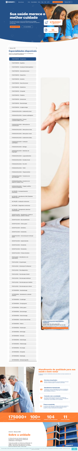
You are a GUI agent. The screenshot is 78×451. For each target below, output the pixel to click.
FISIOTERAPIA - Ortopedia (18, 91)
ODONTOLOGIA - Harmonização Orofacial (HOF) (22, 236)
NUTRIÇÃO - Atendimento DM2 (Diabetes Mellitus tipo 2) (22, 197)
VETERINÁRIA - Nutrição (18, 335)
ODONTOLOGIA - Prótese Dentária (20, 253)
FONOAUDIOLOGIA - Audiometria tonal (21, 111)
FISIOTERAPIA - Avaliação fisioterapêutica (22, 67)
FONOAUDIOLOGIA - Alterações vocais (22, 133)
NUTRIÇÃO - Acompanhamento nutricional (20, 192)
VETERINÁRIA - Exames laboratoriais (21, 319)
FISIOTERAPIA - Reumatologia (19, 103)
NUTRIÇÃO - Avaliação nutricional (20, 201)
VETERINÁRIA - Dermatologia (19, 311)
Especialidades (34, 2)
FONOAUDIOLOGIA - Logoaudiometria (21, 156)
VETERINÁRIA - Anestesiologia (19, 290)
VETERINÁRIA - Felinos (17, 323)
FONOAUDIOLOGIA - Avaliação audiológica (20, 142)
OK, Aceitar (74, 449)
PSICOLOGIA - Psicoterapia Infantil (20, 274)
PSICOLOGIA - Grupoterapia (19, 262)
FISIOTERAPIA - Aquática (18, 63)
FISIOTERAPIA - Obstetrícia (19, 87)
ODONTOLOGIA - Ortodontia (19, 245)
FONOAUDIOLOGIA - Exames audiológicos (22, 115)
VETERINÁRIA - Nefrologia (18, 331)
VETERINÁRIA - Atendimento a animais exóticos (21, 295)
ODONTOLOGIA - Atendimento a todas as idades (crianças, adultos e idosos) (22, 215)
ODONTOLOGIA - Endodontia (19, 231)
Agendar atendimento (57, 2)
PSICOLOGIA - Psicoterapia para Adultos (22, 282)
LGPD (48, 2)
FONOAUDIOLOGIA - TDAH (19, 168)
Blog (42, 2)
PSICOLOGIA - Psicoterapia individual (21, 278)
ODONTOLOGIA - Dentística (19, 227)
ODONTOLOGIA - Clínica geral (19, 223)
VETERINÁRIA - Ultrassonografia (20, 360)
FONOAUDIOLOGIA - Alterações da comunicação (21, 125)
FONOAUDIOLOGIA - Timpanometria (21, 172)
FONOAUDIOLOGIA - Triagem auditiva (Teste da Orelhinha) (21, 187)
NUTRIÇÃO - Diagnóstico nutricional (21, 205)
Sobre (39, 2)
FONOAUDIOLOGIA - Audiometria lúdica (22, 137)
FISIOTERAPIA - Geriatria (18, 79)
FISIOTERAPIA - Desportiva (19, 75)
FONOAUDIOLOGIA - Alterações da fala (22, 129)
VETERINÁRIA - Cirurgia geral (19, 303)
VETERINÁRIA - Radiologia (18, 356)
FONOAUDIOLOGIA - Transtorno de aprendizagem (21, 176)
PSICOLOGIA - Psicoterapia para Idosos (22, 286)
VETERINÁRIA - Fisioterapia (19, 327)
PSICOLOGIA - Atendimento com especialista (20, 257)
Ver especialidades (27, 26)
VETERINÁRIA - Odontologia (19, 339)
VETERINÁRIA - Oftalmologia (19, 343)
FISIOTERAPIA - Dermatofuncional (20, 71)
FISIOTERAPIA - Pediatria (18, 95)
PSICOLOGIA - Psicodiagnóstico (20, 270)
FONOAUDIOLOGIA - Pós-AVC (19, 164)
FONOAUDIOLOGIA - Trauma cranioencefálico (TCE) (19, 120)
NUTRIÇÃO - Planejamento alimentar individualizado (21, 210)
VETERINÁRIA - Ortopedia (18, 351)
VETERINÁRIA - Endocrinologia (19, 315)
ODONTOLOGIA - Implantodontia (20, 241)
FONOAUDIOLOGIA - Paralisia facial (21, 160)
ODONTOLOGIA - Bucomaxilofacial (20, 219)
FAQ (45, 2)
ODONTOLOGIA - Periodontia (19, 249)
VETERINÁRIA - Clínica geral (19, 307)
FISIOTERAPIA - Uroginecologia (20, 107)
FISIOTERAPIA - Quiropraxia (19, 99)
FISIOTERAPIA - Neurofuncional (20, 83)
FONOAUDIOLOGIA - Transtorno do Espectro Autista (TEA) (21, 181)
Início (29, 2)
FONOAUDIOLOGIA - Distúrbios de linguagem (20, 151)
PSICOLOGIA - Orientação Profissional (21, 266)
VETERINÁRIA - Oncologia (18, 347)
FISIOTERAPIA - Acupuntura (19, 59)
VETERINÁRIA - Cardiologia (19, 299)
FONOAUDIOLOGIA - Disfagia (19, 146)
